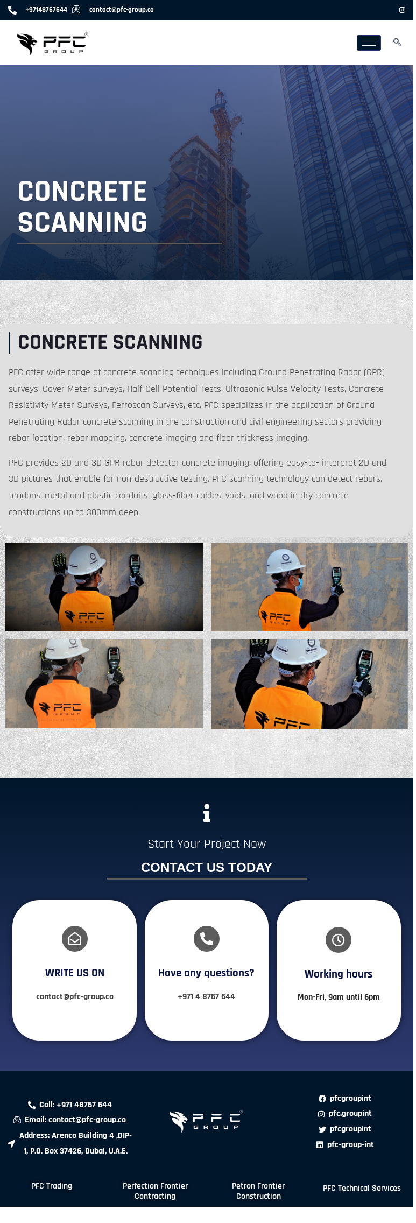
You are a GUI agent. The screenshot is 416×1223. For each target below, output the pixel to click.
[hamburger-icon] (369, 43)
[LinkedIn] (384, 10)
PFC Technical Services (362, 1188)
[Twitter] (366, 10)
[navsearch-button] (397, 42)
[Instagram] (402, 10)
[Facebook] (348, 10)
